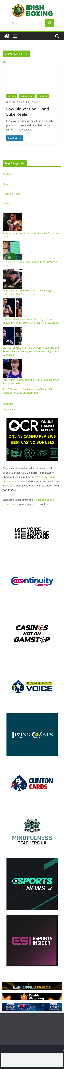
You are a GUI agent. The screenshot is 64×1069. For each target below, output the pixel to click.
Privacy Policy (10, 409)
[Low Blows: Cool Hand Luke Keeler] (32, 75)
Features (12, 96)
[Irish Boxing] (7, 36)
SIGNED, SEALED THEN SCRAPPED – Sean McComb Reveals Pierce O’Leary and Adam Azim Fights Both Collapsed (31, 351)
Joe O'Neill (33, 102)
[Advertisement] (32, 1060)
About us (8, 403)
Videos (6, 203)
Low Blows (43, 96)
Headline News (26, 96)
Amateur (8, 184)
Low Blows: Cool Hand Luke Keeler (27, 111)
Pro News (8, 174)
